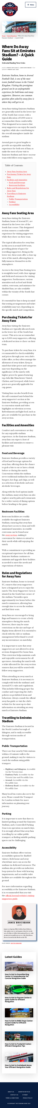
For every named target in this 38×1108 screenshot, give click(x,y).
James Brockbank (19, 922)
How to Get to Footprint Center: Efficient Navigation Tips (18, 1045)
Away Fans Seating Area (17, 172)
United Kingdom (12, 36)
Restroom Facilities (17, 185)
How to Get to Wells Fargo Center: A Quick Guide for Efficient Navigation (19, 1022)
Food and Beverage (17, 183)
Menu (32, 5)
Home (4, 36)
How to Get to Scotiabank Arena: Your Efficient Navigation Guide (18, 1066)
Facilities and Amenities (17, 180)
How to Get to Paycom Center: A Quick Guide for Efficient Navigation (18, 999)
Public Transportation (18, 199)
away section (11, 535)
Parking (12, 202)
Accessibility (14, 205)
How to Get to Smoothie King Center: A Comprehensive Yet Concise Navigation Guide (17, 976)
